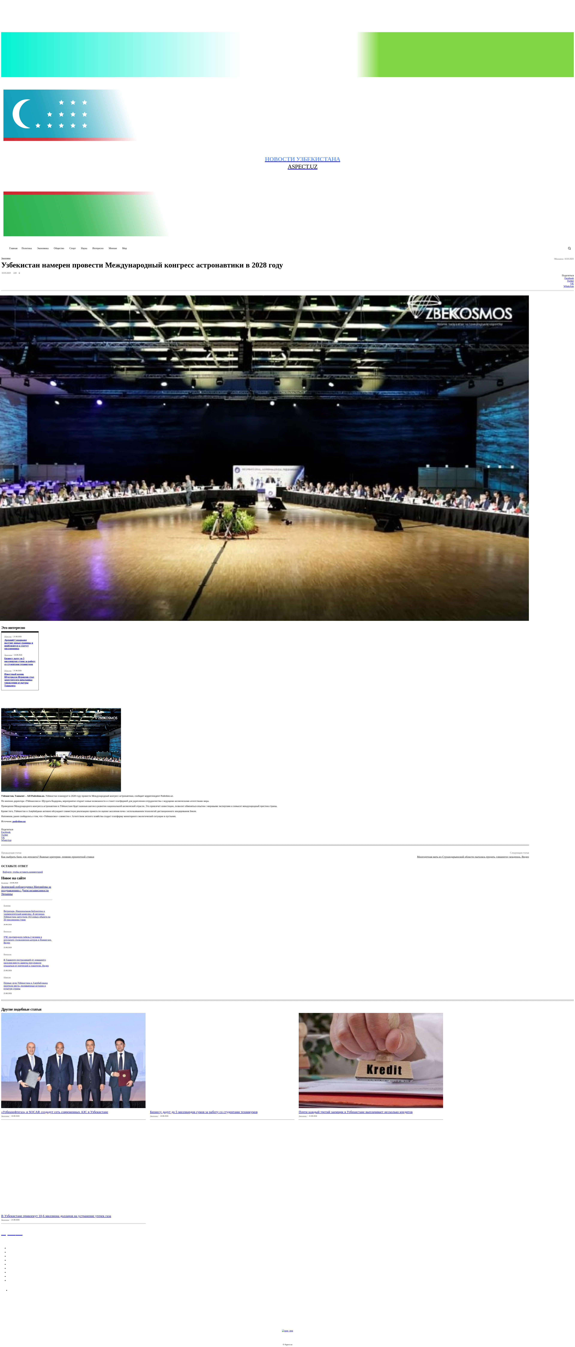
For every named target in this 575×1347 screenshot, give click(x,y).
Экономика (5, 258)
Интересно (7, 931)
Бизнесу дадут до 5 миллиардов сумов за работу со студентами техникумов (19, 661)
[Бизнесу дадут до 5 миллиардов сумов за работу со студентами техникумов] (222, 1060)
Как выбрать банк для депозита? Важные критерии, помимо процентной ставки (47, 856)
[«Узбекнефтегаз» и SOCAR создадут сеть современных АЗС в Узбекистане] (73, 1060)
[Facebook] (520, 80)
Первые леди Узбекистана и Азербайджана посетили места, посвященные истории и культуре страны (26, 986)
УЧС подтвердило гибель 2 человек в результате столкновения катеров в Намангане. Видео (28, 940)
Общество (8, 636)
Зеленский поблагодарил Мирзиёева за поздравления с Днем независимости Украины (26, 890)
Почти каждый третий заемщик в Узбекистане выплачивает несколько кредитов (356, 1112)
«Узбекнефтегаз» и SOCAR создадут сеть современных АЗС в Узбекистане (54, 1112)
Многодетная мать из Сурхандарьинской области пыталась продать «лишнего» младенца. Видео (473, 856)
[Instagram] (526, 80)
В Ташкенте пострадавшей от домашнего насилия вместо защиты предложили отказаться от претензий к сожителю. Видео (26, 963)
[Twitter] (532, 80)
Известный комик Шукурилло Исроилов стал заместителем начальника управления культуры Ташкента (19, 680)
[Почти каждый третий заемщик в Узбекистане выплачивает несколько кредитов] (371, 1060)
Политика (4, 883)
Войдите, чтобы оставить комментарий (23, 872)
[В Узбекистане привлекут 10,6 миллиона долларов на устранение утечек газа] (73, 1164)
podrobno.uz (19, 821)
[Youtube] (539, 80)
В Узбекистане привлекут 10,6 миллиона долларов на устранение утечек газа (56, 1216)
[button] (569, 248)
